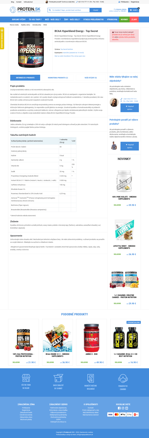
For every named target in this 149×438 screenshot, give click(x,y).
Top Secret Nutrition (67, 49)
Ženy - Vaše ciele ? (72, 19)
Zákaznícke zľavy (26, 417)
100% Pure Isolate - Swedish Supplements (124, 198)
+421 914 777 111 (84, 2)
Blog (12, 2)
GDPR (58, 419)
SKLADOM (117, 205)
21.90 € (32, 362)
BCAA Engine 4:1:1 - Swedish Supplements (57, 355)
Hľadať (95, 10)
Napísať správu (130, 107)
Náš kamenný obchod (90, 415)
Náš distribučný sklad (90, 412)
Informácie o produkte (25, 77)
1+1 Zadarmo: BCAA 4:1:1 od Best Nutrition (125, 355)
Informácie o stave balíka (58, 410)
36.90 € (132, 254)
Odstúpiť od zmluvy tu (58, 422)
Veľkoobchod (28, 2)
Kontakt (18, 2)
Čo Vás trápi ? (35, 19)
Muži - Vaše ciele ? (53, 19)
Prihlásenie (124, 2)
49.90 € (100, 362)
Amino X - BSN (91, 354)
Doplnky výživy (19, 19)
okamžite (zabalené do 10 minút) (73, 53)
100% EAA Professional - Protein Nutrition (23, 355)
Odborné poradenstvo (58, 412)
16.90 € (134, 362)
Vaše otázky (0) (91, 77)
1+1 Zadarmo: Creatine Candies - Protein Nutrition (124, 296)
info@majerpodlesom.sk (85, 434)
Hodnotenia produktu (58, 77)
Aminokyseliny (36, 25)
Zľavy (134, 19)
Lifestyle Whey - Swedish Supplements (124, 247)
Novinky (124, 19)
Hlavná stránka (14, 25)
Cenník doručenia (26, 415)
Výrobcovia (112, 19)
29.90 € (132, 303)
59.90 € (132, 204)
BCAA (45, 25)
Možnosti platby (26, 419)
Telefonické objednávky (58, 408)
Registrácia (135, 2)
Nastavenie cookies (86, 432)
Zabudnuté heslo (26, 412)
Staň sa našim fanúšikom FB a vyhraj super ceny (70, 56)
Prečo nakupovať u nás (90, 410)
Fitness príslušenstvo (93, 19)
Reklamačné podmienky (58, 415)
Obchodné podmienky (58, 417)
